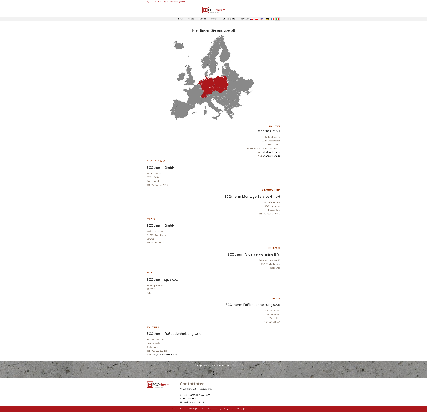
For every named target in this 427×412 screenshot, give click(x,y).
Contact (245, 19)
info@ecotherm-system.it (176, 2)
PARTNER (202, 19)
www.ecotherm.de (271, 155)
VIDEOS (191, 19)
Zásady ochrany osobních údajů (233, 409)
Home (180, 19)
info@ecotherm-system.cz (164, 354)
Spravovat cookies (249, 409)
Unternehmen (229, 19)
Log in (221, 409)
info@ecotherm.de (271, 152)
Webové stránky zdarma (179, 409)
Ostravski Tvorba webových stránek (207, 409)
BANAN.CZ (192, 409)
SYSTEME (215, 19)
